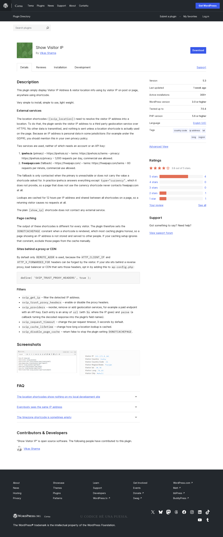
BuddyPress (181, 498)
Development (83, 67)
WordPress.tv (101, 498)
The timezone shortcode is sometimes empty (44, 417)
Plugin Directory (21, 16)
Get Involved (140, 482)
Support (201, 67)
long (194, 137)
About (16, 482)
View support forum (161, 233)
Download (198, 50)
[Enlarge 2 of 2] (135, 354)
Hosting (17, 493)
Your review (156, 205)
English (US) (199, 123)
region (202, 137)
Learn (96, 482)
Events (137, 487)
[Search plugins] (47, 28)
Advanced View (158, 146)
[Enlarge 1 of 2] (72, 354)
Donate (138, 493)
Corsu (47, 516)
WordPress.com (183, 482)
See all (202, 205)
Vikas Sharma (48, 53)
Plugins (57, 493)
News (16, 487)
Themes (57, 487)
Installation (60, 67)
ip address (195, 130)
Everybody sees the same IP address (39, 407)
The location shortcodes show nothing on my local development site (58, 396)
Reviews (41, 67)
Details (24, 67)
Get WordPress (208, 5)
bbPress (179, 493)
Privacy (17, 498)
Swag (137, 498)
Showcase (58, 482)
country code (180, 130)
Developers (99, 493)
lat (204, 130)
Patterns (57, 498)
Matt (177, 487)
